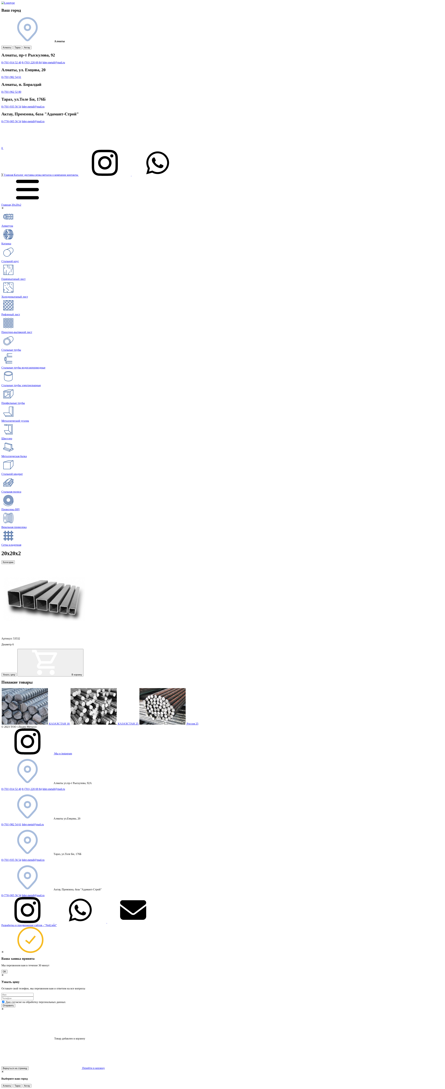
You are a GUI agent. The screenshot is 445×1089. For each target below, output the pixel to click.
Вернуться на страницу (15, 1068)
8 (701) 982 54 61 (11, 77)
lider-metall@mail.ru (53, 62)
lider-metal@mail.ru (33, 824)
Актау (27, 47)
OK (4, 971)
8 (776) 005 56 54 (11, 121)
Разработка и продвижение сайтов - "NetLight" (29, 925)
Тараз (18, 47)
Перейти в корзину (93, 1068)
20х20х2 (16, 204)
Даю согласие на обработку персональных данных (36, 1002)
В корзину (76, 674)
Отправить (8, 1005)
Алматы (7, 47)
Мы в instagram (63, 753)
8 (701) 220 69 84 (32, 62)
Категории (8, 562)
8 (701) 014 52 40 (11, 62)
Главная (6, 204)
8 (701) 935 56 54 (11, 106)
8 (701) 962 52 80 (11, 91)
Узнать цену (9, 674)
